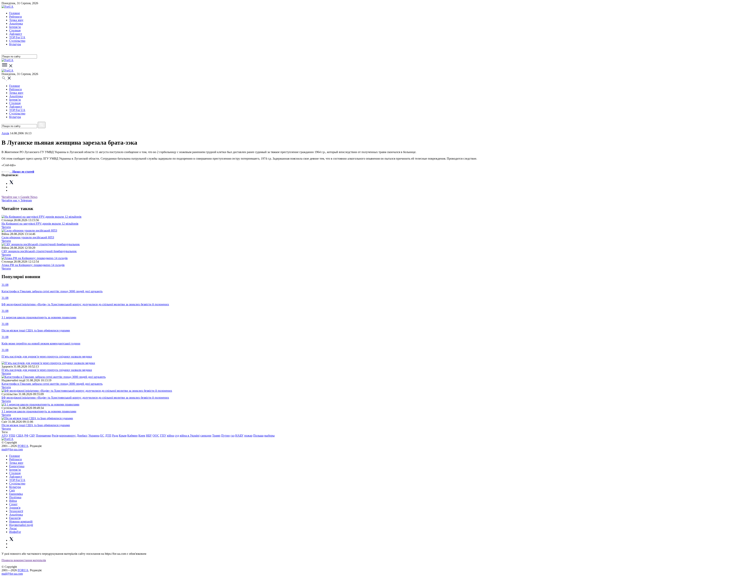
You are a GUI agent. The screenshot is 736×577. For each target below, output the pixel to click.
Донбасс (82, 435)
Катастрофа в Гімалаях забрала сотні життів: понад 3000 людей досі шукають (52, 383)
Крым (123, 435)
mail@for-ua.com (12, 449)
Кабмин (132, 435)
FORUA (23, 446)
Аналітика (16, 23)
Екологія (15, 518)
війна (170, 435)
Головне (14, 13)
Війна (13, 500)
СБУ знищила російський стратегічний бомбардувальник (39, 251)
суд (177, 435)
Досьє (13, 528)
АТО (5, 435)
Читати (6, 227)
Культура (15, 44)
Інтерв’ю (15, 27)
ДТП (108, 435)
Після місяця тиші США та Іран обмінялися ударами (36, 425)
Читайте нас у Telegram (17, 200)
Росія (55, 435)
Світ (12, 490)
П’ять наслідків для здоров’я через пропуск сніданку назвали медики (47, 370)
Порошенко (43, 435)
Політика (15, 497)
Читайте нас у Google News (19, 197)
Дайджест (15, 33)
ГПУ (163, 435)
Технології (16, 511)
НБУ (149, 435)
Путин (225, 435)
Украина (93, 435)
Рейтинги (15, 16)
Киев (141, 435)
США (20, 435)
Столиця (15, 30)
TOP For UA (17, 37)
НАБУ (239, 435)
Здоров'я (14, 507)
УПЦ (12, 435)
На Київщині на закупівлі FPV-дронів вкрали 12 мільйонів (40, 223)
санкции (205, 435)
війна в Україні (190, 435)
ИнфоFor (15, 531)
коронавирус (67, 435)
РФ (26, 435)
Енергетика (16, 466)
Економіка (16, 493)
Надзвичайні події (21, 525)
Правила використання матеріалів (24, 560)
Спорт (13, 504)
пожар (248, 435)
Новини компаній (21, 521)
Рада (115, 435)
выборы (269, 435)
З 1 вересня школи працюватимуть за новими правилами (39, 411)
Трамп (216, 435)
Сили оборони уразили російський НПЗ (28, 237)
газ (232, 435)
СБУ (32, 435)
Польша (258, 435)
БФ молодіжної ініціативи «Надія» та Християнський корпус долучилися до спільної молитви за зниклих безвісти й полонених (85, 397)
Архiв (5, 133)
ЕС (102, 435)
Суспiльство (17, 40)
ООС (156, 435)
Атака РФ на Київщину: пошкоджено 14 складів (33, 265)
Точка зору (16, 20)
